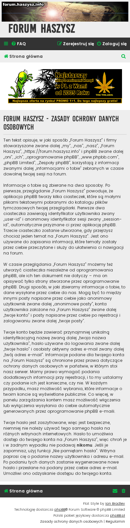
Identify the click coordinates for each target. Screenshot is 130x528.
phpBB (59, 509)
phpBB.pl (117, 515)
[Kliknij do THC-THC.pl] (65, 86)
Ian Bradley (115, 503)
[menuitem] (18, 44)
